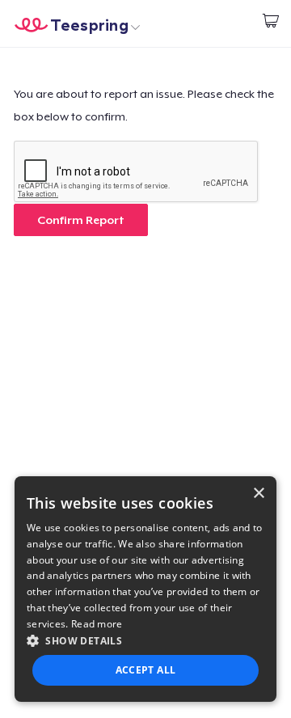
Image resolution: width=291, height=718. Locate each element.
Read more (97, 624)
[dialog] (145, 589)
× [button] (258, 494)
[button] (145, 640)
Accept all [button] (146, 670)
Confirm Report (80, 219)
